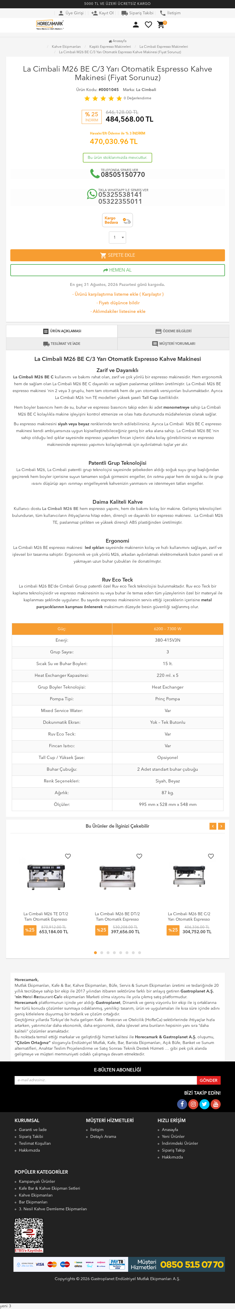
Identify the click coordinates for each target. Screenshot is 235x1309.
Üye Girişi (71, 13)
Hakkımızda (29, 1150)
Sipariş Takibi (137, 13)
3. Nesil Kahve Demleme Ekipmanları (53, 1209)
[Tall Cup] (150, 393)
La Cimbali (146, 90)
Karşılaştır (151, 294)
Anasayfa (119, 41)
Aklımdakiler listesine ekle (117, 312)
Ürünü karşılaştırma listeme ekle (104, 294)
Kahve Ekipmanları (36, 1195)
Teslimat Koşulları (35, 1144)
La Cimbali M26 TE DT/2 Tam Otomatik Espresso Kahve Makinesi (45, 919)
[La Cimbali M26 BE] (60, 504)
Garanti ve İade (33, 1130)
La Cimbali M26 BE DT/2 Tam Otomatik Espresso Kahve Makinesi (117, 919)
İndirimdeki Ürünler (180, 1144)
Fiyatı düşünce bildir (117, 303)
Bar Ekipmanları (33, 1202)
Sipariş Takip (173, 1150)
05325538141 (120, 195)
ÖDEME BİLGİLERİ (173, 331)
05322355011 (120, 202)
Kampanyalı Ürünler (37, 1182)
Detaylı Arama (103, 1137)
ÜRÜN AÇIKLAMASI (61, 331)
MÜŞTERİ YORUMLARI (173, 344)
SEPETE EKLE (117, 255)
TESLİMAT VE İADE (61, 344)
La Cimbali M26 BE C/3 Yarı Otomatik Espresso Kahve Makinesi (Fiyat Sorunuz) (120, 52)
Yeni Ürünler (173, 1137)
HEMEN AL (120, 270)
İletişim (170, 13)
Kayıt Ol (102, 13)
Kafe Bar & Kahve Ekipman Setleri (49, 1189)
